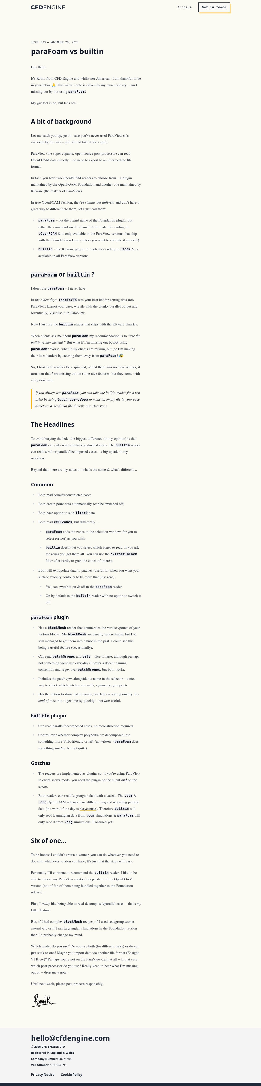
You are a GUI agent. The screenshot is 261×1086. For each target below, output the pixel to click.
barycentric (88, 808)
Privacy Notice (42, 1074)
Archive (184, 7)
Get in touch (214, 7)
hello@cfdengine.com (70, 1038)
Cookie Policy (71, 1074)
